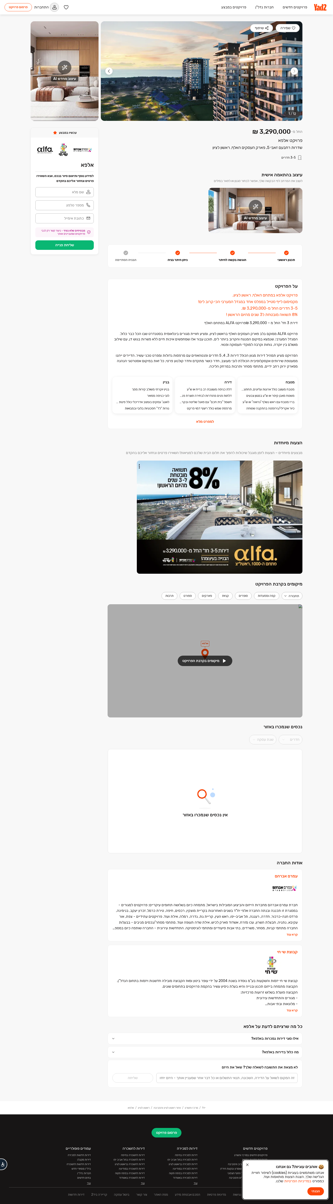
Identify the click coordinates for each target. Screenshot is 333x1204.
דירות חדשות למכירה (79, 1155)
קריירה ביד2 (99, 1195)
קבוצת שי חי (287, 952)
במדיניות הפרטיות (297, 1181)
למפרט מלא (205, 421)
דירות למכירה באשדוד (185, 1177)
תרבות (169, 596)
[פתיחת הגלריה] (201, 71)
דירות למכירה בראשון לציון (183, 1164)
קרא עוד (292, 934)
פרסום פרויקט (18, 7)
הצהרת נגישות (242, 1195)
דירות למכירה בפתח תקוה (183, 1173)
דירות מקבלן (84, 1159)
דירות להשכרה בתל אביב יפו (129, 1159)
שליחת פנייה (64, 245)
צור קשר (141, 1195)
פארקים (207, 596)
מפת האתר (161, 1195)
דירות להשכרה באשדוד (132, 1177)
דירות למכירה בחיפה (186, 1155)
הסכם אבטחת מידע (187, 1195)
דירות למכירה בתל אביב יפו (182, 1159)
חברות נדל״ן (84, 1173)
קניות (225, 596)
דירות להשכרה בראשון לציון (130, 1164)
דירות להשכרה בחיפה (133, 1155)
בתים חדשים (84, 1177)
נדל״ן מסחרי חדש (81, 1168)
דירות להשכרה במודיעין (132, 1168)
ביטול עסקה (121, 1195)
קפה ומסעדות (266, 596)
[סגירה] (247, 1164)
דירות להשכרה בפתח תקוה (130, 1173)
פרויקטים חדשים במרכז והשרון (251, 1155)
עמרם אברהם (286, 876)
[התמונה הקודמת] (294, 71)
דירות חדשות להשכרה (79, 1164)
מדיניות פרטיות (216, 1195)
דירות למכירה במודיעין (185, 1168)
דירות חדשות (76, 1195)
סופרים (243, 596)
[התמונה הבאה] (109, 71)
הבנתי (315, 1191)
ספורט (187, 596)
